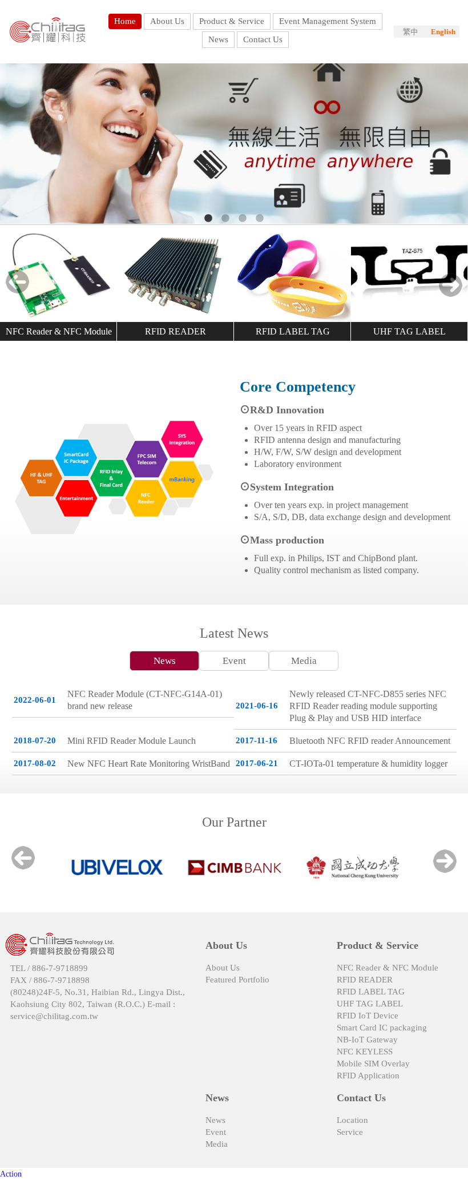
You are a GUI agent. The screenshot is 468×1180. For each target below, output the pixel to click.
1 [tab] (208, 218)
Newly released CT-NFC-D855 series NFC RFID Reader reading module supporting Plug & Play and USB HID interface (367, 706)
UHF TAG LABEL (409, 331)
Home (125, 21)
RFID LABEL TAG (293, 331)
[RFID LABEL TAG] (292, 276)
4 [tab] (259, 218)
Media (304, 660)
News (165, 660)
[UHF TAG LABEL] (409, 276)
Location (352, 1120)
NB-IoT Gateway (367, 1039)
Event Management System (327, 21)
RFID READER (175, 331)
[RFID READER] (175, 276)
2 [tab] (225, 218)
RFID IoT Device (367, 1015)
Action (11, 1174)
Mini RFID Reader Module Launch (131, 741)
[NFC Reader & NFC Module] (58, 276)
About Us (222, 967)
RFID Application (368, 1075)
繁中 (410, 31)
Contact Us (263, 39)
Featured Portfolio (237, 979)
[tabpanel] (234, 143)
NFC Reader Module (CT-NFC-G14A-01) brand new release (144, 700)
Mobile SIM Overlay (373, 1063)
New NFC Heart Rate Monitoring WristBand (148, 763)
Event (234, 660)
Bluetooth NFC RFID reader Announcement (369, 741)
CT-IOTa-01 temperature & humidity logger (368, 763)
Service (350, 1132)
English (443, 31)
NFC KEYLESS (365, 1051)
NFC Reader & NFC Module (59, 331)
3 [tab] (242, 218)
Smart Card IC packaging (382, 1027)
